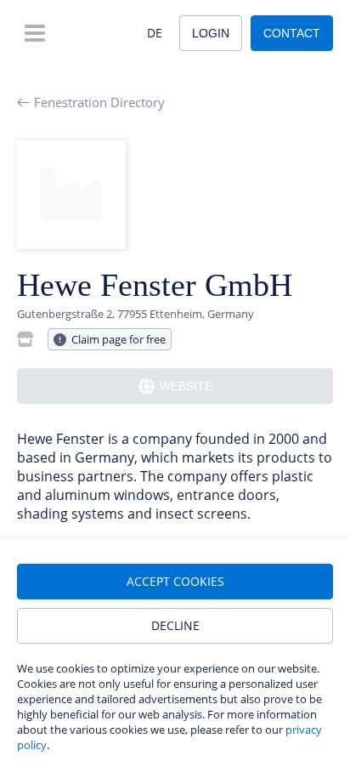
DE (154, 33)
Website (186, 386)
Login (210, 33)
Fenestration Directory (99, 102)
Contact (291, 33)
